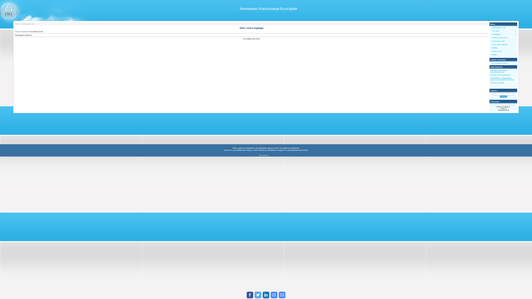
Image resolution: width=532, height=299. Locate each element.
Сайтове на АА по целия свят (500, 75)
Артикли (24, 31)
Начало (18, 24)
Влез (33, 24)
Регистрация (26, 24)
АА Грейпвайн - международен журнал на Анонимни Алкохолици (502, 79)
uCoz (271, 155)
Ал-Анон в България (497, 83)
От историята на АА (499, 63)
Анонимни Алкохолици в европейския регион (498, 71)
